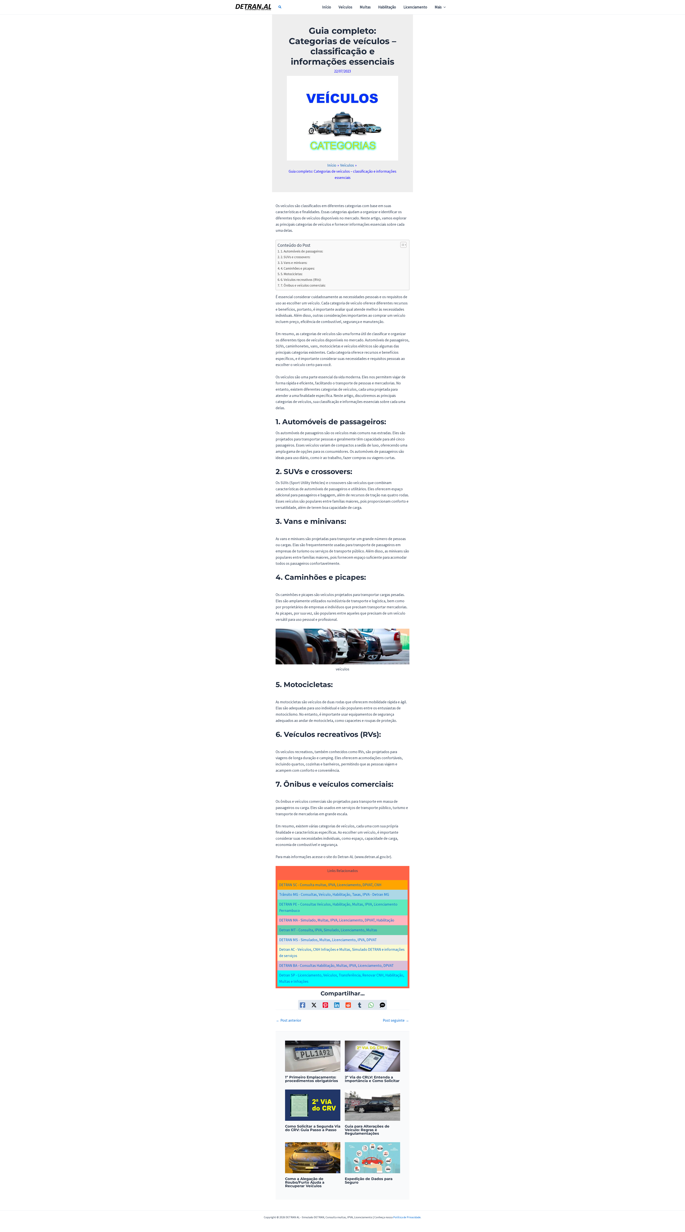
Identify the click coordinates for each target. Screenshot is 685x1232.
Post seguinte (396, 1020)
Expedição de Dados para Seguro (368, 1181)
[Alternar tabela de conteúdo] (402, 245)
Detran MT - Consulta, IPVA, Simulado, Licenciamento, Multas (328, 930)
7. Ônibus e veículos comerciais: (303, 285)
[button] (280, 7)
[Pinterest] (325, 1005)
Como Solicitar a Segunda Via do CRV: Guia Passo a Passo (312, 1128)
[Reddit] (348, 1005)
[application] (444, 7)
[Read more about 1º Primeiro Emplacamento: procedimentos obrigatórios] (312, 1055)
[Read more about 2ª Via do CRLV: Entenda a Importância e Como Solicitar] (372, 1055)
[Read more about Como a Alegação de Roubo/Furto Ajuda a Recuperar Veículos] (312, 1157)
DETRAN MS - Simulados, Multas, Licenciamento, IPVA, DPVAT (328, 939)
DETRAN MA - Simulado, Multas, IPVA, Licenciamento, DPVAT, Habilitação (336, 920)
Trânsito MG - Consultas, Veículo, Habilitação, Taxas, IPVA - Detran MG (334, 894)
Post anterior (288, 1020)
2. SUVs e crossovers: (295, 257)
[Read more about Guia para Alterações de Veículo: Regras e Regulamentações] (372, 1104)
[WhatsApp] (371, 1005)
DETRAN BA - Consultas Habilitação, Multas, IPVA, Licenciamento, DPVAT (336, 965)
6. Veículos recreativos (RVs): (301, 279)
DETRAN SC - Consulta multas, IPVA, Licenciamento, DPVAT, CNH (330, 884)
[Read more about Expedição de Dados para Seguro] (372, 1157)
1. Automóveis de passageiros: (302, 251)
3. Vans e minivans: (294, 263)
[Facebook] (302, 1005)
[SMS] (382, 1005)
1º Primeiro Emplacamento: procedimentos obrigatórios (311, 1079)
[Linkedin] (336, 1005)
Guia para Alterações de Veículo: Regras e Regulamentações (367, 1130)
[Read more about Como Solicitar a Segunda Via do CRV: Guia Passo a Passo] (312, 1104)
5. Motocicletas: (292, 274)
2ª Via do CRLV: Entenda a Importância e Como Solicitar (372, 1079)
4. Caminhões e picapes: (298, 268)
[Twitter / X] (314, 1005)
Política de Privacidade (407, 1217)
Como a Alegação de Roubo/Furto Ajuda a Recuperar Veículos (304, 1182)
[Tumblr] (359, 1005)
